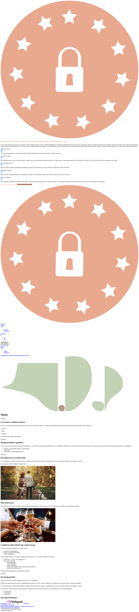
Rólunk (2, 325)
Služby (6, 606)
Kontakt (12, 604)
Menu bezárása (4, 344)
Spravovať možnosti (6, 184)
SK (5, 338)
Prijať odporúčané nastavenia (24, 184)
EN (5, 339)
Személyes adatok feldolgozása (16, 355)
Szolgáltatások (4, 355)
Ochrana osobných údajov (27, 606)
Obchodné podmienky (14, 606)
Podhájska (6, 331)
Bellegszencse (6, 604)
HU (4, 345)
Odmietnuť (14, 184)
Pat (1, 604)
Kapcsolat (3, 333)
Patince (6, 329)
